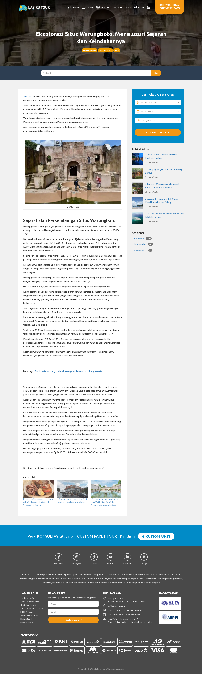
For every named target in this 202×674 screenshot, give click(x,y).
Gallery (105, 7)
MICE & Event (26, 612)
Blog (140, 7)
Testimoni (124, 7)
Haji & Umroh (26, 619)
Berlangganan (73, 620)
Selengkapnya (150, 582)
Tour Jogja (28, 96)
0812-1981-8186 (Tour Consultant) (124, 614)
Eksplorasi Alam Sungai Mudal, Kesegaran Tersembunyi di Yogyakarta (68, 371)
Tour (89, 7)
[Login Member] (149, 7)
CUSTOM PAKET (157, 536)
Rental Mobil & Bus (29, 615)
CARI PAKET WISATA (157, 132)
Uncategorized (142, 250)
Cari (156, 73)
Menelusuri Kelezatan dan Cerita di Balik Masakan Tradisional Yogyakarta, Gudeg (38, 502)
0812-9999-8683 (170, 8)
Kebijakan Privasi (28, 605)
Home (75, 7)
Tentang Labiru (27, 598)
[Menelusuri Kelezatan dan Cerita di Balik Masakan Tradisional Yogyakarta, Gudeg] (38, 489)
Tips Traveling (143, 244)
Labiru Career (26, 622)
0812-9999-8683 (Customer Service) (125, 610)
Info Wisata (91, 50)
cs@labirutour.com (116, 606)
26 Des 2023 (105, 50)
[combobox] (158, 102)
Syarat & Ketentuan (29, 601)
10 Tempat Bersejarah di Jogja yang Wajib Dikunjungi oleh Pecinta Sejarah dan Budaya (104, 502)
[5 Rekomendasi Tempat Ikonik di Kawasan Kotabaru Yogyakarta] (72, 489)
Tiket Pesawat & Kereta (31, 608)
